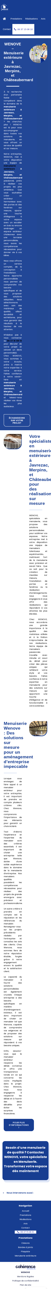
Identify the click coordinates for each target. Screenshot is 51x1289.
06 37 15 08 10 (27, 1232)
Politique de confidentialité (25, 1280)
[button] (25, 1193)
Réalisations (25, 1219)
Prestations (25, 1215)
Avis (25, 1223)
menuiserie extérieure (10, 167)
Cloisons (25, 1243)
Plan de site (25, 1285)
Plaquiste (25, 1251)
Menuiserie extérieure (25, 1255)
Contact (25, 1227)
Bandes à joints (25, 1247)
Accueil (25, 1210)
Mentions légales (25, 1276)
